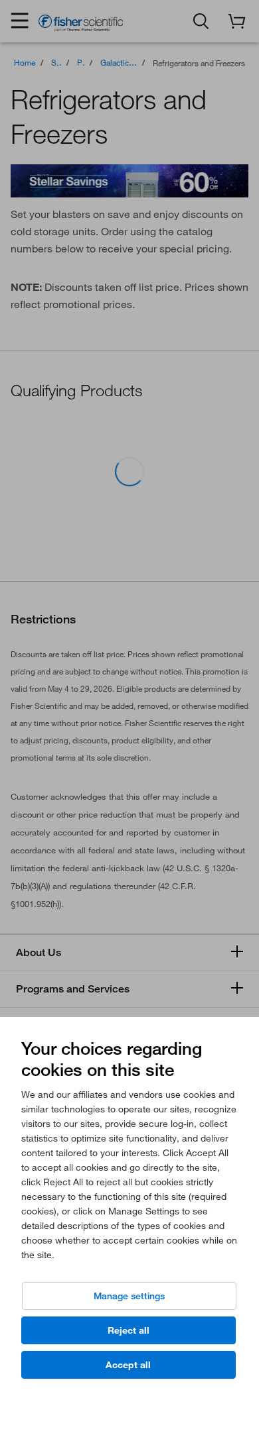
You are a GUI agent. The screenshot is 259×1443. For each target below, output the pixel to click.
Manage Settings (129, 1296)
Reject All (128, 1330)
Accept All (128, 1365)
